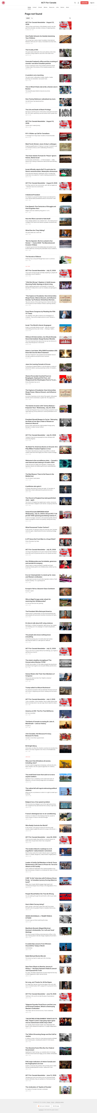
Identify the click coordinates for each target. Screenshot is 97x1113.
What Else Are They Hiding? (35, 230)
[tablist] (29, 18)
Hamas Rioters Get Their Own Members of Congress (40, 675)
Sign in (92, 2)
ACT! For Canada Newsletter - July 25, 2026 (40, 435)
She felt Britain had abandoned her (34, 101)
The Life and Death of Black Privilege (38, 109)
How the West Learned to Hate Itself (37, 219)
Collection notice (59, 1102)
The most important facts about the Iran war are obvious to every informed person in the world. (40, 341)
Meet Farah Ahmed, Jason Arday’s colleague (40, 144)
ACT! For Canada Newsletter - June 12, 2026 (40, 1075)
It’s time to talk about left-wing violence (39, 623)
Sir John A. (28, 725)
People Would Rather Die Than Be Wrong (39, 894)
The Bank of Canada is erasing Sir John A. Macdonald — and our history (39, 722)
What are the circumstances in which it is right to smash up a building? (41, 793)
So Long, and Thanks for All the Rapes (38, 982)
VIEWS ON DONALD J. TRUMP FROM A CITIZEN (38, 917)
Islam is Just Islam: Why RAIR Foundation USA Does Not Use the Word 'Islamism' (41, 351)
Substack (41, 1110)
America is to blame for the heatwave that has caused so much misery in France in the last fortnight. (40, 816)
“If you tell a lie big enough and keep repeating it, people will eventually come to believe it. (41, 273)
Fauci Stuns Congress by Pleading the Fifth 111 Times (40, 312)
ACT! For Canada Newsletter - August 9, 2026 (41, 183)
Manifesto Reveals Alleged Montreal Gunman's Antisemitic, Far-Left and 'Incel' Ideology (39, 930)
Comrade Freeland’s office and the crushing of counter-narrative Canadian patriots (41, 62)
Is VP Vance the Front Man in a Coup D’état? (40, 539)
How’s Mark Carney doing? (34, 904)
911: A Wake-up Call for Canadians (37, 133)
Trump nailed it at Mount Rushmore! (37, 687)
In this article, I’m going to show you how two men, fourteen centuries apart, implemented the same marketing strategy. (41, 530)
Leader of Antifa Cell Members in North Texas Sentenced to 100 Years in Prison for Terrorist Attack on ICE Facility (41, 864)
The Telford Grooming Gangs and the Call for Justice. (40, 1035)
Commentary (28, 948)
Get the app (56, 1106)
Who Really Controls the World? (36, 825)
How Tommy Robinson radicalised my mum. (40, 99)
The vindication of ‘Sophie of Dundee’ (38, 1087)
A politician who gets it (33, 486)
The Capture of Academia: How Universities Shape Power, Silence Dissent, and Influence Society (40, 392)
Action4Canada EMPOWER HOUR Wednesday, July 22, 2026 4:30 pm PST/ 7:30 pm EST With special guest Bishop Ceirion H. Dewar (41, 514)
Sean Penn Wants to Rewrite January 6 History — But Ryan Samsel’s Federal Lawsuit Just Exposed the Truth (41, 968)
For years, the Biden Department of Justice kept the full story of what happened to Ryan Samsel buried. (41, 973)
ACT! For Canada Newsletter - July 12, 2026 (40, 648)
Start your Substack (44, 1106)
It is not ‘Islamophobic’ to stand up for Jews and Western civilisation (40, 576)
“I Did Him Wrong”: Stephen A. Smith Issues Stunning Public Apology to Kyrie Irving (40, 283)
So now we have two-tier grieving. (34, 603)
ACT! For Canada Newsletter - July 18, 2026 (40, 549)
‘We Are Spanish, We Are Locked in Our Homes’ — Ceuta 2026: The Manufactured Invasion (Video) (40, 243)
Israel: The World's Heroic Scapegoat (38, 325)
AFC (33, 29)
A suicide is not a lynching (34, 75)
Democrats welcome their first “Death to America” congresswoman (38, 678)
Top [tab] (32, 18)
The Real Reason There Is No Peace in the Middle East (39, 475)
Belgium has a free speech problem (37, 802)
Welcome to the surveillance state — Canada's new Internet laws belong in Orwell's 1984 (41, 461)
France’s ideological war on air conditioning (40, 814)
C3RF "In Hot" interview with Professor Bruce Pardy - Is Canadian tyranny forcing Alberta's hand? (41, 880)
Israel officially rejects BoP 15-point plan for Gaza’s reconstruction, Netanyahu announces (41, 170)
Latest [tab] (27, 18)
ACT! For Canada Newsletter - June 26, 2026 (41, 837)
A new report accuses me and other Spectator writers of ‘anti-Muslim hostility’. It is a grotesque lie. (41, 579)
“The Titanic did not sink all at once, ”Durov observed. (39, 1010)
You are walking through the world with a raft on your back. (41, 896)
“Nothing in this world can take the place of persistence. (39, 996)
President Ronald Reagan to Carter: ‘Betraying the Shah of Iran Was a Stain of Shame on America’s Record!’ (41, 421)
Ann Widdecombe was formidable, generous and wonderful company (40, 562)
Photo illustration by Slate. (32, 541)
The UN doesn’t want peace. (32, 478)
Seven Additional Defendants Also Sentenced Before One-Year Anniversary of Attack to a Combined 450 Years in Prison (41, 869)
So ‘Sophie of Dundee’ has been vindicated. (36, 1089)
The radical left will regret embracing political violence (41, 789)
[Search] (75, 2)
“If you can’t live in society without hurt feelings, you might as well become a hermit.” (41, 651)
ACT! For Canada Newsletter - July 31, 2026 (40, 270)
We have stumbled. (30, 713)
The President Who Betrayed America (38, 611)
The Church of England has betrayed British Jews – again (40, 499)
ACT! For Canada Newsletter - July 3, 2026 (40, 699)
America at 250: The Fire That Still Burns (39, 711)
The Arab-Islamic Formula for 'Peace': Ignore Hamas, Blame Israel (40, 157)
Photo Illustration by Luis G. (32, 382)
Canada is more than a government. (34, 738)
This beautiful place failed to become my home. (37, 91)
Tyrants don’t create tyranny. (32, 125)
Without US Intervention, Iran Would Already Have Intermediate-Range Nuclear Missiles (40, 338)
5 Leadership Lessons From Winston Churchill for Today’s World (38, 945)
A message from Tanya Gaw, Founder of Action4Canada (39, 135)
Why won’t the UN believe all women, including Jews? (38, 762)
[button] (29, 7)
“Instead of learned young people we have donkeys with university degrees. (40, 437)
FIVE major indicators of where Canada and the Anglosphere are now (40, 1062)
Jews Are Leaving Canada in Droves (37, 364)
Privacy (48, 1102)
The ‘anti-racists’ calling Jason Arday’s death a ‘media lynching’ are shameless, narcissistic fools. (39, 78)
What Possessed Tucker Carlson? (37, 527)
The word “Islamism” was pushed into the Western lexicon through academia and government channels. (40, 355)
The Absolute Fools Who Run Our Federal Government (39, 1049)
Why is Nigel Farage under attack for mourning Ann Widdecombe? (38, 600)
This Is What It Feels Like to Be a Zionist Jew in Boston (41, 88)
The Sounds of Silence (33, 256)
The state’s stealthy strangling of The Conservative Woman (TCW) (38, 661)
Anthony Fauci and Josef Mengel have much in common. (40, 258)
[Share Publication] (78, 2)
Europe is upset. (29, 590)
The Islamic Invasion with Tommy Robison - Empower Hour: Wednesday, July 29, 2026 (40, 407)
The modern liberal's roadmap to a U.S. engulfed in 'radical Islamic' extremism (38, 850)
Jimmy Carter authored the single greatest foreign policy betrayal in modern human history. (40, 426)
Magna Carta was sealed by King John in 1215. (37, 210)
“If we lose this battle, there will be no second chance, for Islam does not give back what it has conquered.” (40, 839)
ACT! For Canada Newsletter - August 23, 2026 (39, 23)
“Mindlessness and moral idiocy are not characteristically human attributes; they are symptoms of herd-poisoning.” (40, 1078)
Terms (52, 1102)
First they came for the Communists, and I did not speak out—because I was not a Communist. (41, 185)
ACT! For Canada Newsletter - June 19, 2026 (40, 994)
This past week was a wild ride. (33, 232)
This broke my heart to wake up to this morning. (38, 958)
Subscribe (84, 2)
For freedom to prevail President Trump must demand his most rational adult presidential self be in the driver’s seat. (40, 197)
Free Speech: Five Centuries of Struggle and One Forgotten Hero (40, 207)
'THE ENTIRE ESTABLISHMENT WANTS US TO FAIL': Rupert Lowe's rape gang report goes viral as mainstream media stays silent (41, 1020)
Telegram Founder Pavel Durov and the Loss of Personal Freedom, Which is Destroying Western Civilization (40, 1006)
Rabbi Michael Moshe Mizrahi (35, 956)
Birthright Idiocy (31, 746)
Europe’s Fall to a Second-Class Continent (40, 589)
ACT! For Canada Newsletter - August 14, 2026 (39, 122)
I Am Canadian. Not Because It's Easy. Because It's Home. (38, 735)
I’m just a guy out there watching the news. (36, 920)
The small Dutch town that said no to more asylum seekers (40, 775)
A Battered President (32, 195)
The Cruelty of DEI (31, 50)
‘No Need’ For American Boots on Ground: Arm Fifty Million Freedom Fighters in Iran (41, 448)
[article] (48, 27)
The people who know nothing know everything (38, 636)
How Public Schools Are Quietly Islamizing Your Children (40, 37)
